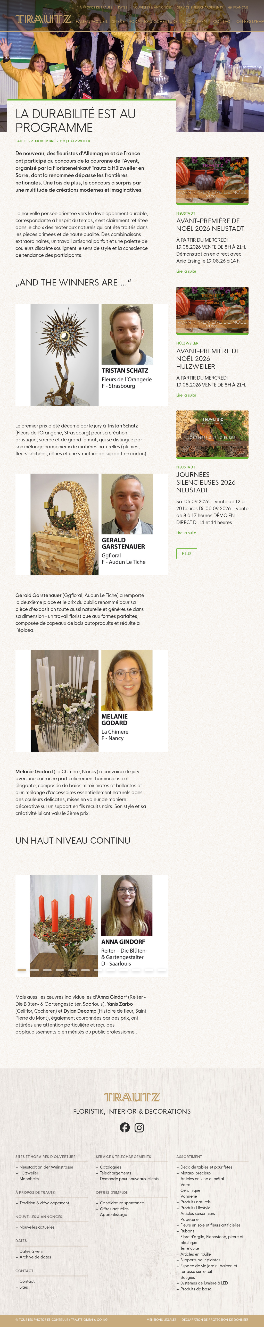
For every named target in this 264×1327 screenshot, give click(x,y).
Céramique (190, 1190)
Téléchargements (115, 1173)
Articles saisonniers (197, 1213)
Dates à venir (32, 1251)
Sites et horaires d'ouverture (144, 21)
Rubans (187, 1231)
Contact (222, 21)
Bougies (187, 1277)
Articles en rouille (195, 1254)
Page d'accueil (92, 21)
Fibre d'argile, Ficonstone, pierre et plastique (211, 1239)
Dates (122, 7)
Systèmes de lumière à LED (204, 1283)
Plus (187, 553)
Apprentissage (113, 1214)
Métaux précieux (195, 1173)
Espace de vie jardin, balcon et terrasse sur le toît (208, 1268)
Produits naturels (195, 1201)
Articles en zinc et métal (202, 1178)
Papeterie (189, 1219)
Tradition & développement (44, 1202)
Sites (24, 1287)
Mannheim (29, 1178)
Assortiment (195, 21)
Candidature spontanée (122, 1202)
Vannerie (188, 1196)
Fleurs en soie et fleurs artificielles (210, 1225)
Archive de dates (35, 1257)
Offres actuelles (114, 1208)
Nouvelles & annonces (152, 7)
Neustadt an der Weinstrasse (46, 1167)
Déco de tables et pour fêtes (206, 1167)
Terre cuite (189, 1248)
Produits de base (195, 1289)
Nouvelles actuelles (37, 1227)
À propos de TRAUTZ (96, 7)
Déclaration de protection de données (215, 1320)
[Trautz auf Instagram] (139, 1132)
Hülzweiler (29, 1173)
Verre (185, 1184)
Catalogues (110, 1167)
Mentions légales (161, 1320)
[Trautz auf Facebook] (125, 1132)
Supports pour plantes (200, 1259)
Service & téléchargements (200, 7)
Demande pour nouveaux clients (129, 1178)
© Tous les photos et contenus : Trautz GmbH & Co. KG (61, 1320)
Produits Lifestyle (195, 1207)
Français (241, 7)
